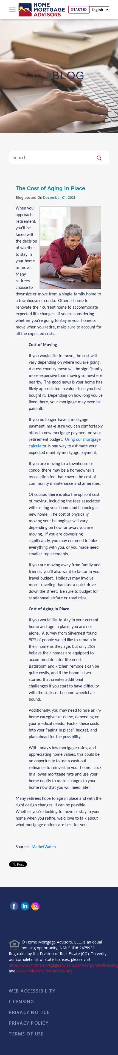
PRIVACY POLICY (29, 1023)
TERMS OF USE (26, 1034)
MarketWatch (44, 847)
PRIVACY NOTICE (29, 1012)
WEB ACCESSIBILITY (32, 991)
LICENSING (21, 1002)
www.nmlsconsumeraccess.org (44, 971)
